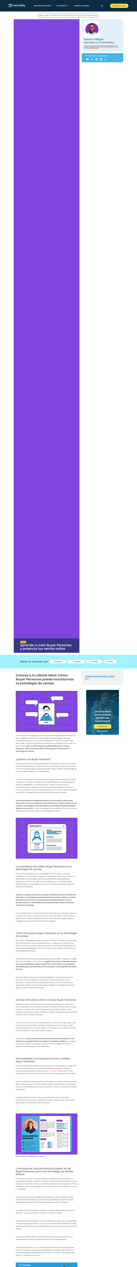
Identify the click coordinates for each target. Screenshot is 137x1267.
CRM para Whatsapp (42, 6)
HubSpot (45, 1071)
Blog (41, 15)
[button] (102, 5)
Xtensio (59, 1071)
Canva (52, 1071)
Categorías (61, 6)
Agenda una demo (81, 6)
